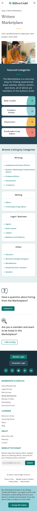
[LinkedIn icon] (31, 370)
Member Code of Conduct (25, 479)
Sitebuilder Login (18, 363)
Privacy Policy (13, 481)
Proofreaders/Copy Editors (16, 207)
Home (4, 11)
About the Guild (7, 436)
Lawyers (9, 233)
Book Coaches (11, 228)
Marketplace (6, 402)
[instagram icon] (6, 370)
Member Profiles (8, 399)
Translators (10, 185)
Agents (8, 224)
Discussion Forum (8, 405)
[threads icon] (12, 370)
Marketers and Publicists (15, 237)
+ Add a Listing (9, 342)
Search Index (24, 481)
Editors (8, 202)
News (4, 422)
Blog (3, 426)
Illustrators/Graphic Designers (17, 259)
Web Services (6, 392)
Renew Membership (9, 396)
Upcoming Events (8, 419)
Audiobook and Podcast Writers (18, 165)
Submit (30, 463)
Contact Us (8, 308)
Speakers (9, 272)
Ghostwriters (11, 181)
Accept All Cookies (19, 505)
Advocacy (5, 439)
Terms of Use (9, 479)
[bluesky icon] (18, 370)
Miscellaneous (11, 263)
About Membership (9, 386)
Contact (4, 443)
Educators (9, 254)
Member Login (18, 357)
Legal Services (7, 389)
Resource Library (8, 416)
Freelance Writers (12, 176)
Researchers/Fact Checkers (16, 267)
